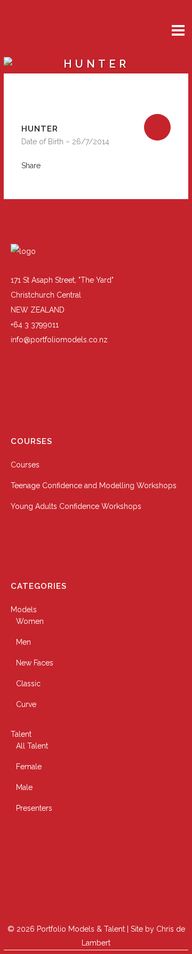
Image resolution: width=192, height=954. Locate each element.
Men (23, 642)
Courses (25, 464)
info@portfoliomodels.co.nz (59, 339)
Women (30, 621)
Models (24, 609)
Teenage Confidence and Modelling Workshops (94, 485)
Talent (21, 734)
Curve (26, 704)
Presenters (34, 808)
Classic (28, 683)
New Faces (34, 663)
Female (29, 766)
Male (24, 787)
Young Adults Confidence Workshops (76, 506)
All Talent (32, 746)
